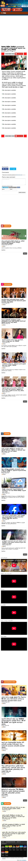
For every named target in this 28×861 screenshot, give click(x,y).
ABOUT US (18, 841)
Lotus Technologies (23, 860)
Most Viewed (7, 803)
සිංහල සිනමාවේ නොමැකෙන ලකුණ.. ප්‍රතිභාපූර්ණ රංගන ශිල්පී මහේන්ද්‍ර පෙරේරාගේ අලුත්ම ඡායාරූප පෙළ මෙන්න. (13, 321)
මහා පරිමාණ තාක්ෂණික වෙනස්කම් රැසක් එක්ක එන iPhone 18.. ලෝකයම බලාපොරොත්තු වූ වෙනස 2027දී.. (14, 470)
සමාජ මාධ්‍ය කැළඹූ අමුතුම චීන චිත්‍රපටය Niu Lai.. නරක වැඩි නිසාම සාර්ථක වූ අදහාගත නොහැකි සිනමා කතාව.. (14, 698)
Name (3, 189)
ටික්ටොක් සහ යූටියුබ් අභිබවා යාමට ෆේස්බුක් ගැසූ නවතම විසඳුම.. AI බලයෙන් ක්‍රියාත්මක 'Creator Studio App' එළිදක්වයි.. (13, 517)
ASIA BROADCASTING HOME (10, 841)
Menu (4, 13)
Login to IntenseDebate (5, 187)
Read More (3, 250)
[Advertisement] (14, 30)
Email (11, 189)
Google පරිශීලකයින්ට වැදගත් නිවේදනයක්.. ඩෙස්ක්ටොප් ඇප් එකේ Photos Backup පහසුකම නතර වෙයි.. (14, 490)
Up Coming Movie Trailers (10, 681)
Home (3, 841)
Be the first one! (19, 174)
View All (25, 253)
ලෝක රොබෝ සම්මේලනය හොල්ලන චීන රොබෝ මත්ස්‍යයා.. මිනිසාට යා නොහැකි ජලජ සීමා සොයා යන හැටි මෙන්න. (13, 450)
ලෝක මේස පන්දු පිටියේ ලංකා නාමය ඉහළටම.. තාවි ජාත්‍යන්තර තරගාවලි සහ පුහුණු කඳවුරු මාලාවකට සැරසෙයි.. (14, 834)
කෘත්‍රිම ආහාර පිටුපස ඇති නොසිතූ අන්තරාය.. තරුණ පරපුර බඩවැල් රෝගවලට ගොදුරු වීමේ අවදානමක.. (14, 242)
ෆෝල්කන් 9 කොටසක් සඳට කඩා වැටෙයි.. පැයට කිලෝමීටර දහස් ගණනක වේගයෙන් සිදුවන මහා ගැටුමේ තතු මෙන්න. (14, 542)
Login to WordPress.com (12, 187)
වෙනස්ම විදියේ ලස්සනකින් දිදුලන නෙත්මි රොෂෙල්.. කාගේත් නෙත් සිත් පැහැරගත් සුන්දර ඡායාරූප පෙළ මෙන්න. (14, 301)
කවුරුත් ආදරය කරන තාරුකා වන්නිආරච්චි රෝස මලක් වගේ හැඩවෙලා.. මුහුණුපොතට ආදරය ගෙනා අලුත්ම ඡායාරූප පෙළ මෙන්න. (13, 389)
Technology (7, 433)
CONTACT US (4, 843)
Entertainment (8, 284)
